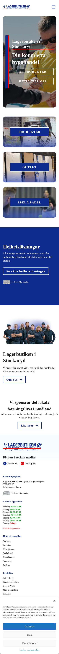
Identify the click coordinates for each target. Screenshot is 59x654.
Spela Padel (8, 553)
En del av (19, 282)
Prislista (6, 565)
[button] (54, 600)
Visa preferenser (29, 643)
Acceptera (29, 626)
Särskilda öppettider (11, 528)
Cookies (23, 650)
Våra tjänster (8, 549)
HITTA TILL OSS (33, 81)
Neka (29, 635)
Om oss (12, 379)
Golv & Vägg (9, 586)
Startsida (6, 541)
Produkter (7, 545)
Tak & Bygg (8, 578)
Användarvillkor (33, 650)
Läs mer (27, 425)
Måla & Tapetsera (10, 590)
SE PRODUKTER (32, 71)
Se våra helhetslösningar (26, 271)
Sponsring (7, 561)
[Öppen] (53, 7)
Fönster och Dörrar (11, 582)
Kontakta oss (8, 557)
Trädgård (7, 594)
